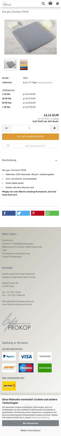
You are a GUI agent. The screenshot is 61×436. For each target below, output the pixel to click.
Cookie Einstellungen (12, 256)
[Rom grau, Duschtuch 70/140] (30, 37)
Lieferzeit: (7, 82)
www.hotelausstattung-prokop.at (17, 304)
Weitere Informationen (31, 430)
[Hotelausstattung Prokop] (5, 3)
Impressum (7, 240)
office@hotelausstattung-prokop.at (18, 301)
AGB (4, 250)
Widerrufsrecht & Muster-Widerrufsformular (22, 247)
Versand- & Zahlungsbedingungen (17, 243)
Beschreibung (9, 160)
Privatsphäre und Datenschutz (16, 253)
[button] (9, 213)
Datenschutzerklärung (40, 417)
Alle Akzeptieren (30, 423)
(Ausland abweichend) (44, 82)
